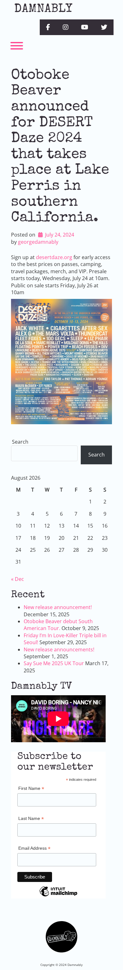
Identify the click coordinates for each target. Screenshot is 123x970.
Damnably (43, 9)
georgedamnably (38, 241)
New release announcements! (59, 649)
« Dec (17, 579)
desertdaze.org (54, 257)
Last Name (31, 819)
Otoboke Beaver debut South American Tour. (58, 625)
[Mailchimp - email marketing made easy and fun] (58, 896)
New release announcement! (58, 607)
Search (20, 441)
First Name (31, 788)
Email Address (34, 848)
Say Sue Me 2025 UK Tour (54, 663)
